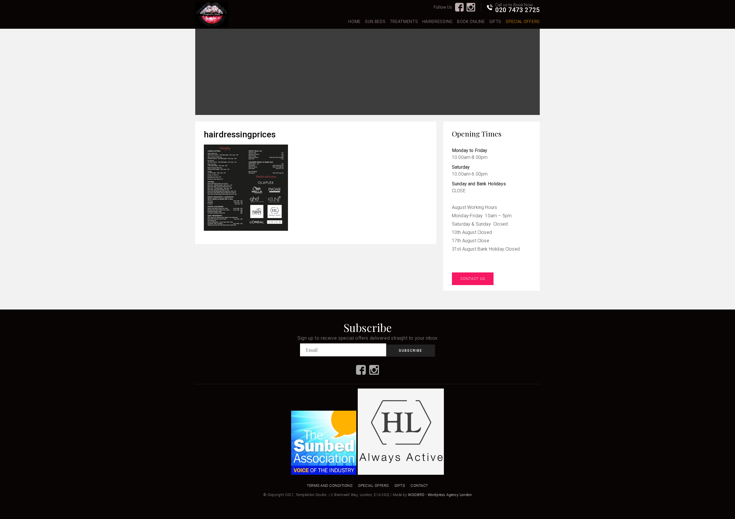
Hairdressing (437, 21)
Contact (419, 485)
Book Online (471, 21)
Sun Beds (375, 21)
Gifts (495, 21)
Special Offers (523, 21)
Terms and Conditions (329, 485)
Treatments (404, 21)
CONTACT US (473, 279)
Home (354, 21)
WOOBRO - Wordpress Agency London (440, 495)
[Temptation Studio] (211, 15)
